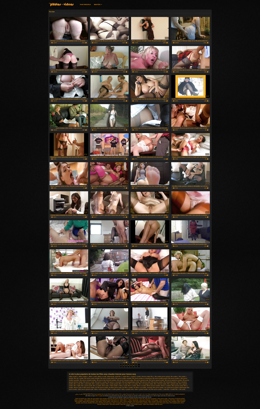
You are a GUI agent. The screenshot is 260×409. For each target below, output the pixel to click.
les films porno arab (115, 387)
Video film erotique (125, 404)
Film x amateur (172, 401)
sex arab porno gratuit (171, 387)
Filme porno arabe (162, 398)
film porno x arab (88, 382)
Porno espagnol (128, 401)
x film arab (181, 389)
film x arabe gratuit (112, 384)
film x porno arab (86, 385)
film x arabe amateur (98, 384)
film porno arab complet (92, 378)
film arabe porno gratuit (162, 376)
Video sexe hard (180, 400)
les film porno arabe (101, 387)
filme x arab (123, 385)
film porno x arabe (101, 382)
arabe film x (126, 376)
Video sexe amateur (148, 404)
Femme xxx (125, 403)
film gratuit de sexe (105, 400)
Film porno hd (115, 401)
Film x (121, 401)
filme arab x (105, 385)
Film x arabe (52, 3)
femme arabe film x (148, 376)
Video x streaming (133, 400)
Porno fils (142, 398)
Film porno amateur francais (131, 398)
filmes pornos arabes (153, 385)
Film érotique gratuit (136, 404)
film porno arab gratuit (107, 378)
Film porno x (96, 400)
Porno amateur (144, 403)
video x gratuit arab (127, 389)
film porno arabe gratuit (159, 378)
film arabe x (174, 376)
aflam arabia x (83, 376)
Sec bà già (105, 394)
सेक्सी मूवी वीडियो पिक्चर (88, 394)
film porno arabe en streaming (142, 378)
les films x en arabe (140, 387)
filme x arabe (132, 385)
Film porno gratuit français (140, 401)
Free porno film (130, 394)
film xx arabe (97, 385)
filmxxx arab (78, 387)
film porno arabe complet (123, 378)
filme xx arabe (141, 385)
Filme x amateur (79, 400)
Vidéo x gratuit (152, 401)
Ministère (97, 4)
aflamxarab (110, 376)
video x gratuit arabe (141, 389)
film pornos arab (145, 382)
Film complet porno (175, 403)
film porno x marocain (114, 382)
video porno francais (144, 400)
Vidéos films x (124, 400)
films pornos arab (177, 385)
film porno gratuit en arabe (173, 380)
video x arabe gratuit (113, 389)
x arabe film (174, 389)
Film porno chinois (118, 398)
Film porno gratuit (114, 404)
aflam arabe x (73, 376)
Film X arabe (99, 396)
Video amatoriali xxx (153, 394)
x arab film (166, 389)
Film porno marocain (162, 401)
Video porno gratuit (134, 403)
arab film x (118, 376)
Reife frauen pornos (113, 394)
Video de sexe (158, 404)
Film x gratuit (78, 401)
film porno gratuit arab (141, 380)
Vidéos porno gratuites (88, 401)
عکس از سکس (79, 394)
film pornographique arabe (130, 382)
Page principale (85, 4)
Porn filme (173, 400)
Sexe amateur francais (106, 398)
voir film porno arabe (155, 389)
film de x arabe (78, 378)
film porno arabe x (174, 378)
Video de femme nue (81, 398)
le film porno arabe (88, 387)
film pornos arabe (157, 382)
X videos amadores (179, 394)
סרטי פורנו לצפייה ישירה (141, 394)
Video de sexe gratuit (93, 398)
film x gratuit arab (172, 384)
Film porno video (164, 403)
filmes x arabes (166, 385)
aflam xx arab (102, 376)
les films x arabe (127, 387)
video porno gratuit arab (85, 389)
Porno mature (106, 401)
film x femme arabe (160, 384)
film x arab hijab (86, 384)
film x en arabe (133, 384)
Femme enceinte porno (105, 403)
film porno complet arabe (88, 380)
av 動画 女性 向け (169, 394)
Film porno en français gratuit (176, 398)
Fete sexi (161, 394)
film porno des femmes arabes (106, 380)
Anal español (97, 394)
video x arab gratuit (100, 389)
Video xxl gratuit (116, 403)
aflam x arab (93, 376)
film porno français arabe (125, 380)
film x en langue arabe (146, 384)
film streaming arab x (170, 382)
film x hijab (77, 385)
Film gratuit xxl (88, 400)
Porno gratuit (154, 400)
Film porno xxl (115, 400)
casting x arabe (136, 376)
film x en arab (123, 384)
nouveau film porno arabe (155, 387)
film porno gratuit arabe (156, 380)
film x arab (77, 384)
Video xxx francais (164, 400)
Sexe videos (99, 401)
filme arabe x (114, 385)
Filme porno (105, 404)
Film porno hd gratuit (151, 398)
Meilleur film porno (93, 403)
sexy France (84, 403)
